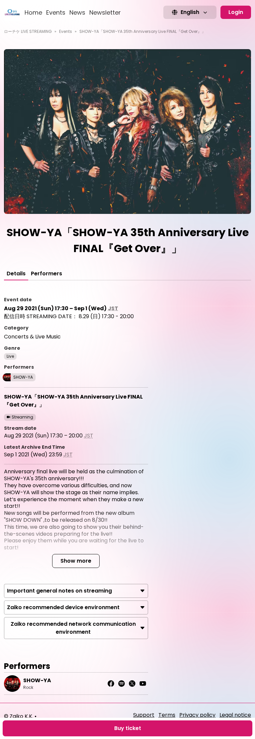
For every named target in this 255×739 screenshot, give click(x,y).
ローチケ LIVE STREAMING (28, 31)
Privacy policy (197, 715)
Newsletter (105, 12)
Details (16, 273)
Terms (166, 715)
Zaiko (16, 716)
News (77, 12)
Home (33, 12)
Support (143, 715)
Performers (46, 273)
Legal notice (235, 715)
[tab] (16, 273)
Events (55, 12)
